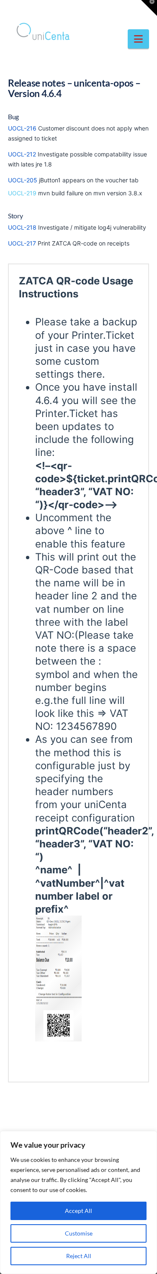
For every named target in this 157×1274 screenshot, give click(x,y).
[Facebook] (62, 9)
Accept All (78, 1210)
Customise (79, 1233)
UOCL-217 (22, 243)
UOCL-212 (22, 154)
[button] (138, 39)
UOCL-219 (22, 193)
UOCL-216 (22, 128)
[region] (78, 1202)
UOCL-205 (22, 180)
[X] (78, 9)
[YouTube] (94, 9)
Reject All (78, 1255)
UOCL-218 (22, 227)
